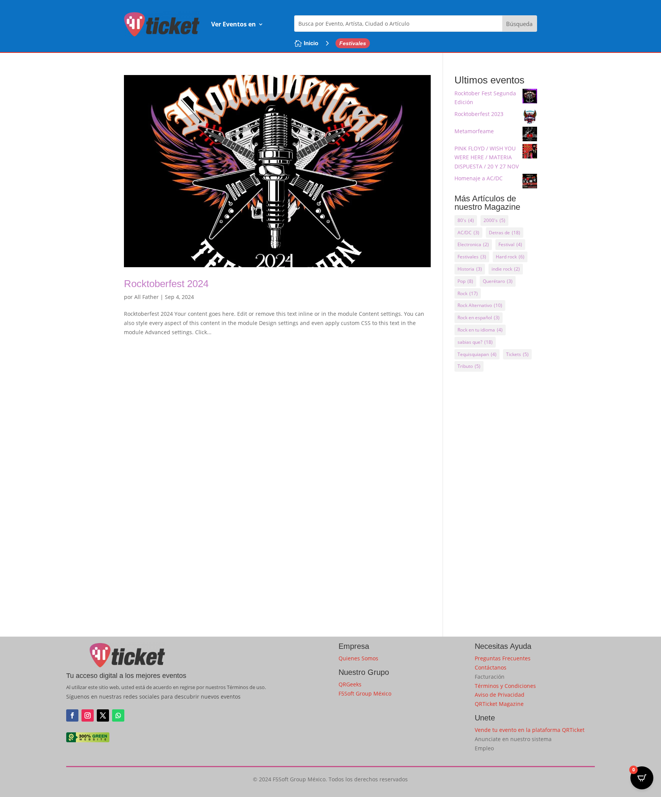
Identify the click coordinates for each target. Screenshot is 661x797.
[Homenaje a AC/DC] (530, 182)
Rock (467, 293)
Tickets (517, 354)
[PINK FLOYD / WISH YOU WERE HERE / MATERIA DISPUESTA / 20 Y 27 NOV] (530, 152)
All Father (146, 297)
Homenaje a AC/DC (478, 178)
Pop (465, 281)
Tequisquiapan (477, 354)
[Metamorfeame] (530, 135)
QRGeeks (350, 684)
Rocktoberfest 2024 (166, 283)
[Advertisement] (495, 499)
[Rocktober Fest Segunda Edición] (530, 97)
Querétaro (498, 281)
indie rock (506, 269)
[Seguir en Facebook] (72, 715)
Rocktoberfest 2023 (478, 114)
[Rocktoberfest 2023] (530, 118)
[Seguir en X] (103, 715)
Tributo (468, 366)
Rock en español (478, 317)
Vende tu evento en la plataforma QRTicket (529, 729)
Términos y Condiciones (505, 685)
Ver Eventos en (233, 24)
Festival (510, 244)
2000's (494, 220)
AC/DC (468, 232)
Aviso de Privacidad (499, 694)
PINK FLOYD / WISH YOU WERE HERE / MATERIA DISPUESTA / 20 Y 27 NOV (486, 157)
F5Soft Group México (365, 693)
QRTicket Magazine (499, 703)
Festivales (471, 256)
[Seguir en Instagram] (87, 715)
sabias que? (475, 342)
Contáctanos (490, 667)
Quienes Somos (358, 658)
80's (465, 220)
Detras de (504, 232)
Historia (469, 269)
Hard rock (510, 256)
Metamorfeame (474, 131)
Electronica (473, 244)
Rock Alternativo (479, 305)
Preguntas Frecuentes (503, 658)
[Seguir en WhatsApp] (118, 715)
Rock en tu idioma (480, 330)
